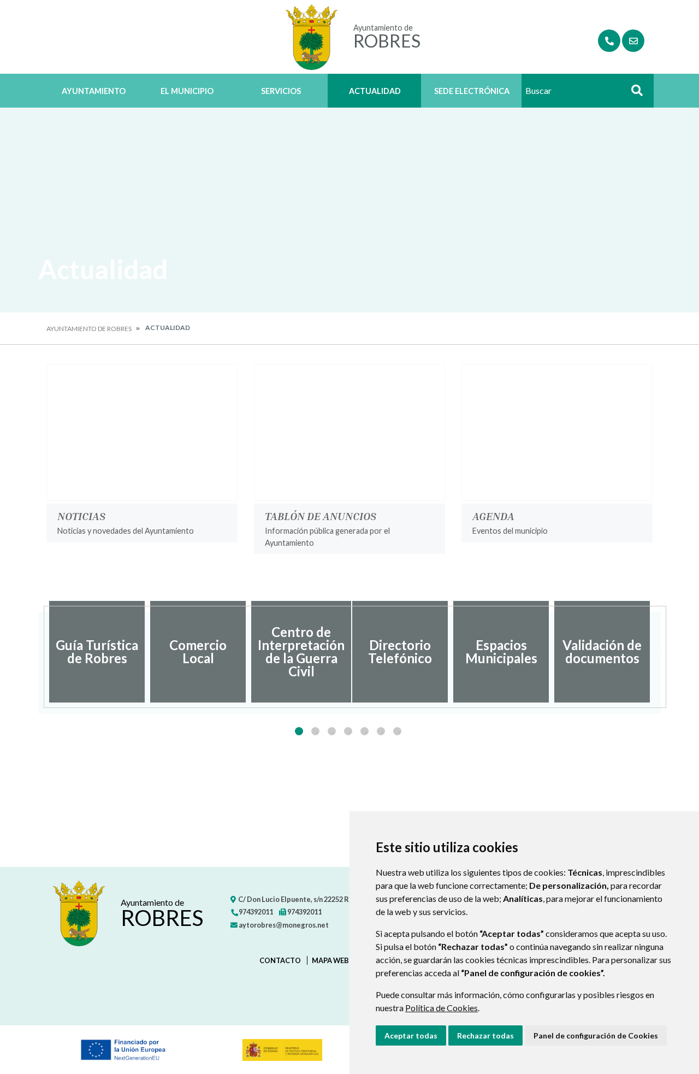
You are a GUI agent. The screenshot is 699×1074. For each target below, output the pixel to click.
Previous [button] (38, 651)
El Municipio (187, 91)
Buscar (633, 93)
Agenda (493, 515)
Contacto (280, 960)
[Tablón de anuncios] (349, 432)
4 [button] (348, 731)
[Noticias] (142, 432)
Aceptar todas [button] (410, 1035)
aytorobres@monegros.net (283, 924)
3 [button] (332, 731)
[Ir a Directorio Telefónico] (609, 40)
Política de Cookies (441, 1007)
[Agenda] (557, 432)
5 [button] (364, 731)
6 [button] (381, 731)
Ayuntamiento (94, 91)
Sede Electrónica (472, 91)
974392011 (255, 911)
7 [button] (397, 731)
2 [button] (315, 731)
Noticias (81, 515)
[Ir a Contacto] (633, 40)
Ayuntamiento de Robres (89, 328)
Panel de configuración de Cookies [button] (596, 1035)
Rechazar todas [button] (485, 1035)
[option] (96, 652)
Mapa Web (330, 960)
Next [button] (660, 651)
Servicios (281, 91)
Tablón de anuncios (320, 515)
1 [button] (299, 731)
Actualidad (375, 91)
